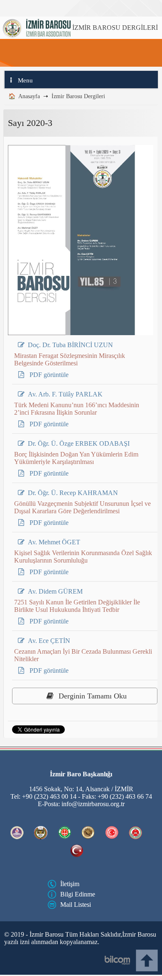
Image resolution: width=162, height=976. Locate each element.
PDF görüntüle (48, 374)
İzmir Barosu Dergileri (78, 96)
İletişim (69, 883)
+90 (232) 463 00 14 (49, 796)
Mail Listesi (75, 904)
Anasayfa (29, 96)
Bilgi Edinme (77, 894)
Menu (25, 80)
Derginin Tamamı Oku (91, 696)
